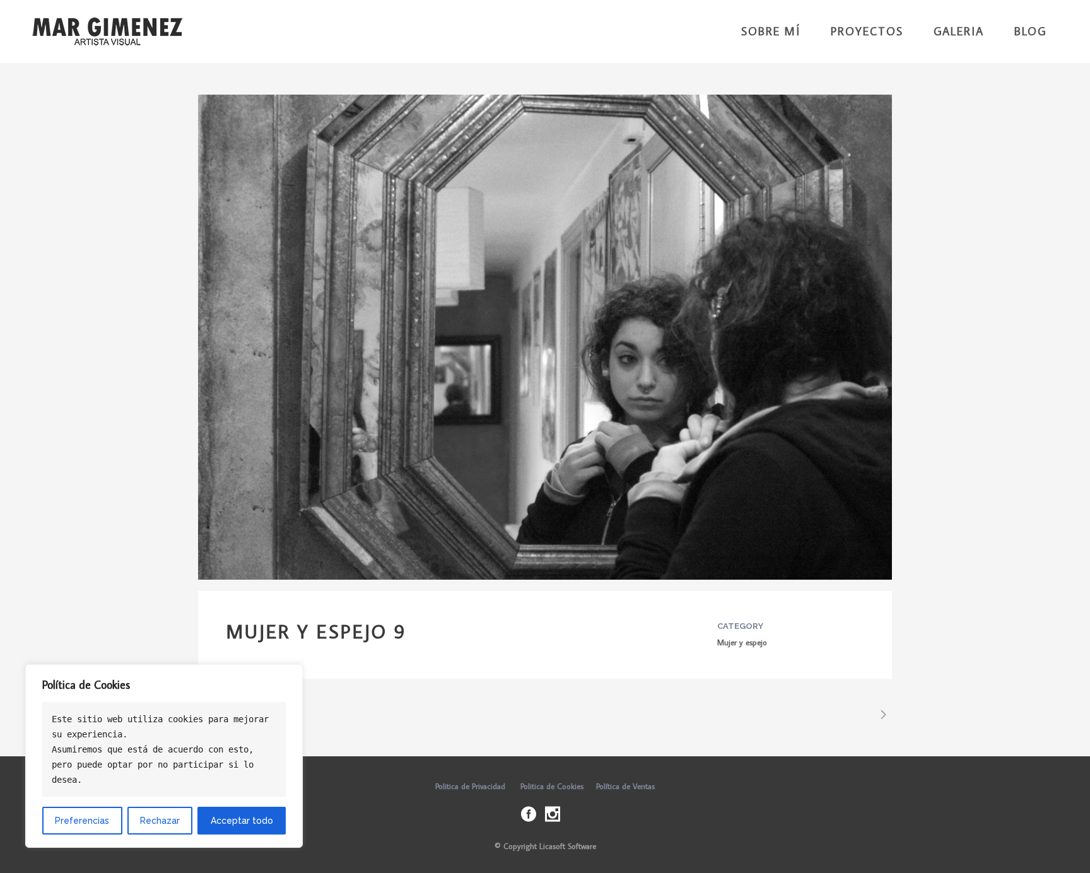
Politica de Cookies (551, 786)
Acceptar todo (242, 821)
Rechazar (160, 821)
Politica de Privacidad (470, 786)
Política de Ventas (625, 786)
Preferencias (82, 821)
